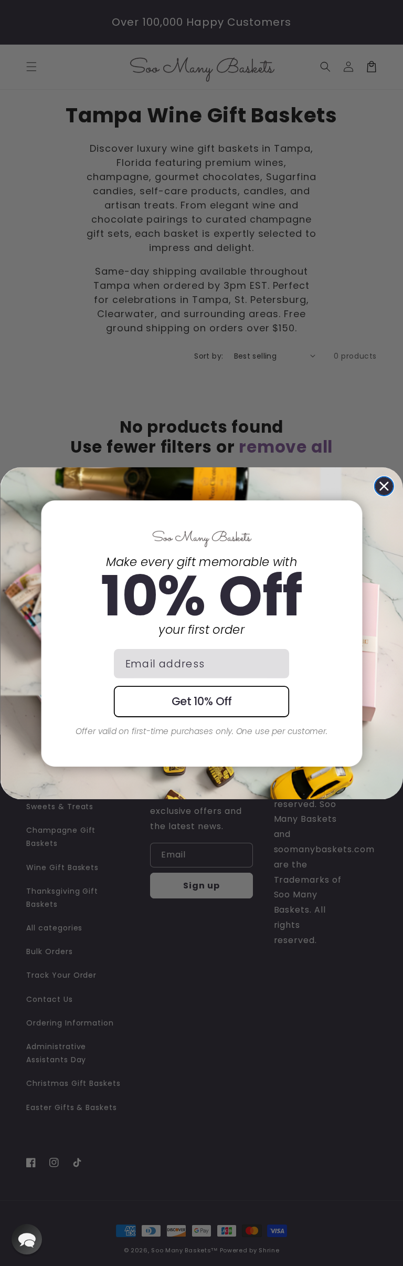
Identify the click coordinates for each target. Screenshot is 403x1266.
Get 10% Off (202, 701)
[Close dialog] (384, 485)
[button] (27, 1239)
